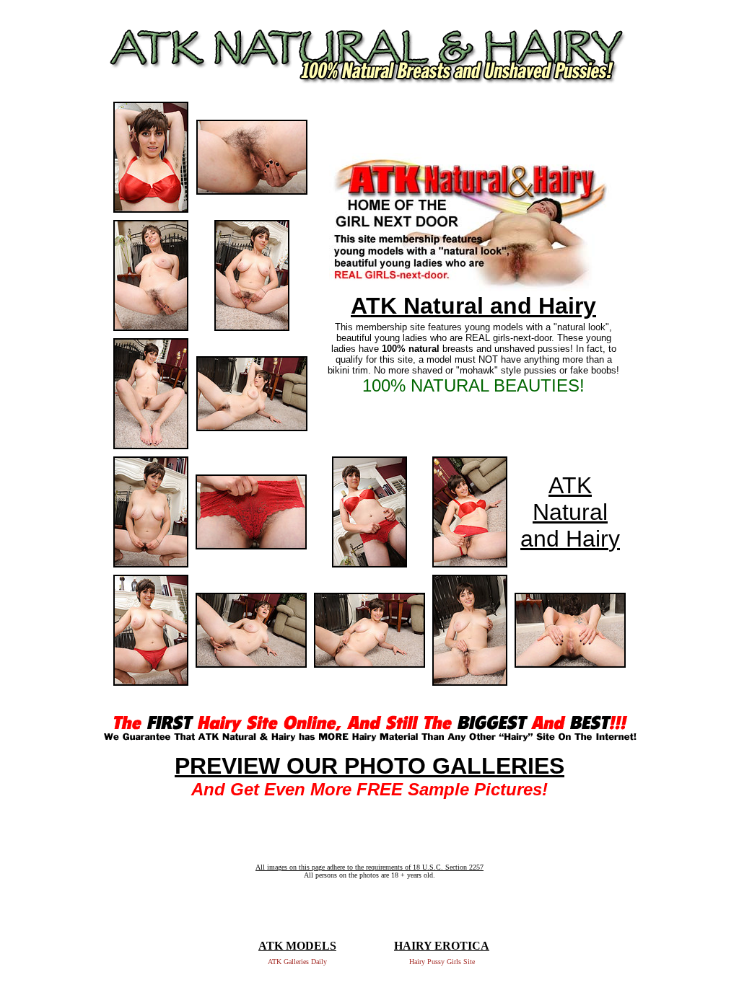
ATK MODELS (297, 946)
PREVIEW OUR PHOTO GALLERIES (369, 766)
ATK (570, 485)
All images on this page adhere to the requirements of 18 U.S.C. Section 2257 (369, 867)
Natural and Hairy (570, 525)
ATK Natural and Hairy (473, 306)
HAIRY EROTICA (441, 946)
